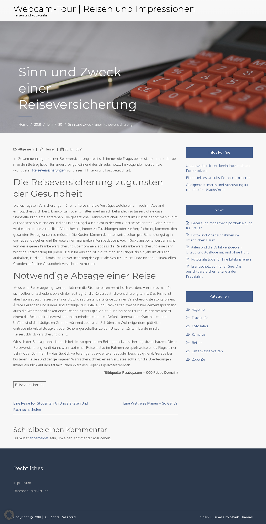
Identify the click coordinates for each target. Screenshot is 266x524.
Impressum (22, 483)
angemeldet (39, 438)
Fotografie (200, 318)
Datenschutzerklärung (30, 491)
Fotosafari (200, 326)
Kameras (199, 334)
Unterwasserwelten (207, 351)
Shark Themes (241, 517)
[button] (9, 515)
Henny (49, 149)
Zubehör (198, 359)
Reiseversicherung (29, 385)
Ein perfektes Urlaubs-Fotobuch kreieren (218, 178)
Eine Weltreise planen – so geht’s (150, 403)
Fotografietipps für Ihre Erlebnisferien (221, 259)
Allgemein (26, 149)
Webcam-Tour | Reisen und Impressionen (104, 8)
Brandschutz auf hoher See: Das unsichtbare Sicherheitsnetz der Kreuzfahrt (214, 271)
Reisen (197, 343)
